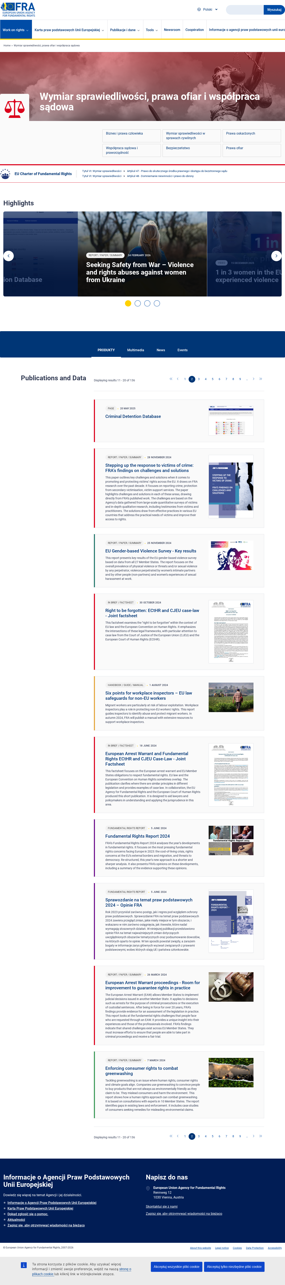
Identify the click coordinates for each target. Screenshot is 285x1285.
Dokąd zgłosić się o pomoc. (28, 1214)
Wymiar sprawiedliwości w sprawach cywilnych (185, 135)
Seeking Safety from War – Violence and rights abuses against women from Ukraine (140, 272)
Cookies (237, 1248)
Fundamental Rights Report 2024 (137, 836)
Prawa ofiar (234, 148)
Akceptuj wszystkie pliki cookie (176, 1266)
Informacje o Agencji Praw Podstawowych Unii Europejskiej (52, 1203)
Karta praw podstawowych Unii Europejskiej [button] (67, 30)
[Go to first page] (171, 379)
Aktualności (16, 1220)
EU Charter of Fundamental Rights (43, 174)
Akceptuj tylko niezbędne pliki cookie (234, 1266)
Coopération (194, 30)
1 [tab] (128, 303)
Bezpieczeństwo (178, 148)
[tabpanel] (142, 254)
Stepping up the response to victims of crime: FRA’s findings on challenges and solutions (149, 468)
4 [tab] (157, 303)
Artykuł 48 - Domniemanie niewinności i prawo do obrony (160, 176)
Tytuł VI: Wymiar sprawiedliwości (101, 171)
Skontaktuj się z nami (162, 1207)
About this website (200, 1248)
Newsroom (172, 30)
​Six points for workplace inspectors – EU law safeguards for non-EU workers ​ (148, 696)
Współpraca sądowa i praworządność (122, 150)
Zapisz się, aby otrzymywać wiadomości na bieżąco (46, 1225)
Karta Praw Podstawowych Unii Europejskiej (40, 1208)
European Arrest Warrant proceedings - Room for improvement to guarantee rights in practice (152, 985)
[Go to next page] (254, 379)
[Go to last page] (260, 379)
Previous (8, 256)
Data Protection (255, 1248)
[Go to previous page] (178, 379)
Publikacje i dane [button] (123, 30)
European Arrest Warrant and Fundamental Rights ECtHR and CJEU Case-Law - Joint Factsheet (146, 759)
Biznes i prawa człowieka (124, 133)
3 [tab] (147, 303)
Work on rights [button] (13, 30)
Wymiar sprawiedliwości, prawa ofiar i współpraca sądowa (47, 45)
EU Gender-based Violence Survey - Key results (150, 550)
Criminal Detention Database (133, 416)
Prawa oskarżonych (240, 133)
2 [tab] (138, 303)
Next (276, 256)
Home (7, 45)
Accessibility (275, 1248)
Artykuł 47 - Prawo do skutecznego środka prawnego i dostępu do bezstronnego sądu (177, 171)
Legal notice (222, 1248)
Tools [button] (150, 30)
